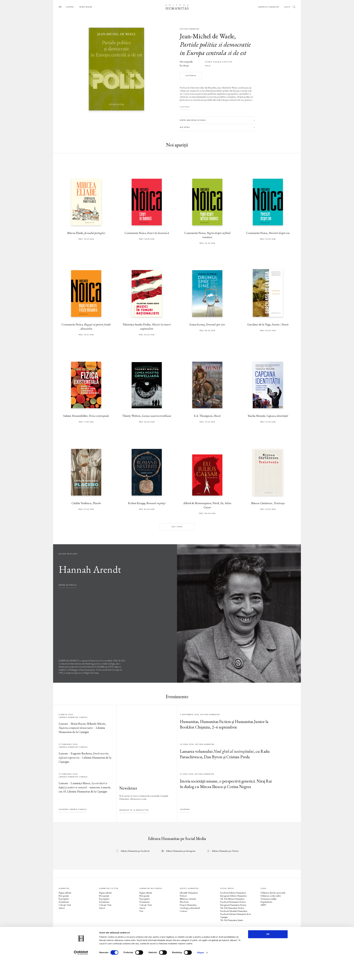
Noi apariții (64, 895)
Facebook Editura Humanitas (233, 892)
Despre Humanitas (188, 904)
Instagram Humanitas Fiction (233, 904)
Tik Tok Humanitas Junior (231, 920)
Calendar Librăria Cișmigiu (73, 809)
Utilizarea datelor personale (273, 892)
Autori (62, 908)
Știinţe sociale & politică (218, 62)
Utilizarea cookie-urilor (271, 895)
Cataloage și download (190, 908)
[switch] (139, 952)
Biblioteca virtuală (188, 898)
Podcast (183, 895)
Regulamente (267, 901)
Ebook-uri (184, 901)
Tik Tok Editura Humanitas (232, 898)
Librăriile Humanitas (268, 7)
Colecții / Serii (65, 904)
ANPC (264, 904)
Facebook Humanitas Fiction (233, 901)
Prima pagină (85, 7)
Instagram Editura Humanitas (233, 895)
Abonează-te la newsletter (134, 810)
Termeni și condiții (268, 898)
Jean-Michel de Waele (207, 36)
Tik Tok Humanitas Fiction (232, 908)
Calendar (185, 809)
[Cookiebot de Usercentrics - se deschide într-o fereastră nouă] (81, 953)
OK (268, 934)
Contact (183, 911)
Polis (208, 66)
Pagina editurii (65, 892)
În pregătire (64, 898)
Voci (141, 911)
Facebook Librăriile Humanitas (233, 911)
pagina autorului (68, 585)
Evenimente (64, 901)
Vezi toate (177, 527)
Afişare (200, 952)
